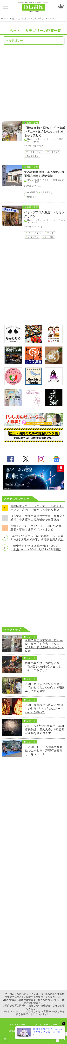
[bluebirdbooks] (33, 384)
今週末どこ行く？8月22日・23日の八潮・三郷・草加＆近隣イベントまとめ (37, 527)
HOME (4, 18)
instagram (41, 459)
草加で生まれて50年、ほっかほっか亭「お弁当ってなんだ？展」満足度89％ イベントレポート (44, 645)
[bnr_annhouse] (13, 405)
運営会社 (13, 1031)
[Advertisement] (33, 82)
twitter (26, 459)
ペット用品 (49, 237)
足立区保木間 (32, 156)
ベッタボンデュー (34, 151)
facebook (10, 459)
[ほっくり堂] (54, 342)
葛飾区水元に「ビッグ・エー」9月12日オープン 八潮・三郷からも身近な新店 (37, 508)
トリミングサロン (34, 232)
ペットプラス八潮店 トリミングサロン (44, 214)
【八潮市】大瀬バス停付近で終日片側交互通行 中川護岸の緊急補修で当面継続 (37, 517)
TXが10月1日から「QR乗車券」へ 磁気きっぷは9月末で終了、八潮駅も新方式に (37, 537)
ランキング (60, 6)
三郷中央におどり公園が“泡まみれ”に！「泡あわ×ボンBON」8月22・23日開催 (35, 547)
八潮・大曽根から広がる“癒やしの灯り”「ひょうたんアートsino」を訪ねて (44, 708)
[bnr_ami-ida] (54, 384)
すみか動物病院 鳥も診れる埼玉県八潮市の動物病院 (44, 174)
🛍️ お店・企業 (19, 18)
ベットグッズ (53, 151)
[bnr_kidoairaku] (54, 405)
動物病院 (31, 196)
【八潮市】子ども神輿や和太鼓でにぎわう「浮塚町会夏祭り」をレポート (43, 750)
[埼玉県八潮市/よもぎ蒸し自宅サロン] (13, 384)
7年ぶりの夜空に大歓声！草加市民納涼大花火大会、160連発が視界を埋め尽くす (44, 729)
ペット (51, 18)
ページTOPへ (63, 1040)
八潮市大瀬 (45, 192)
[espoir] (54, 363)
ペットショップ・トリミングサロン (46, 221)
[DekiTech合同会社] (13, 363)
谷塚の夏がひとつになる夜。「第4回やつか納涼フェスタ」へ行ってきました (44, 666)
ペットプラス (32, 237)
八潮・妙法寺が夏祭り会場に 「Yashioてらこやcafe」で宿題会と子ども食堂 (45, 687)
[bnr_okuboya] (33, 363)
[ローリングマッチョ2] (33, 488)
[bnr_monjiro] (13, 342)
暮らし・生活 (37, 18)
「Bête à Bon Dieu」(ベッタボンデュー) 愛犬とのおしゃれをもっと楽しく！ (44, 131)
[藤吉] (33, 342)
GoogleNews (56, 459)
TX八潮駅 (31, 192)
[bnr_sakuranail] (33, 405)
